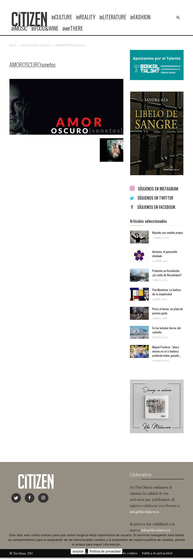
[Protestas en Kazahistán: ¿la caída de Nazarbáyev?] (139, 275)
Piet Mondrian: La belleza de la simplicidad (166, 292)
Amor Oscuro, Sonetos (35, 45)
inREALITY (85, 17)
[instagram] (43, 498)
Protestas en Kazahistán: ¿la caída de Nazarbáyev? (167, 273)
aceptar (78, 551)
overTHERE (73, 28)
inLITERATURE (113, 17)
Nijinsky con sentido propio (167, 233)
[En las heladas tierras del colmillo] (139, 332)
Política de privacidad (105, 551)
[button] (178, 17)
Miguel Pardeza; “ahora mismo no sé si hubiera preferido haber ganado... (166, 351)
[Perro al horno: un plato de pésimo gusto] (139, 313)
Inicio (12, 45)
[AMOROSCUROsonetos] (66, 133)
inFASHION (140, 17)
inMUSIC (19, 28)
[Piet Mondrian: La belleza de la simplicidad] (139, 294)
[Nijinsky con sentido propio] (139, 237)
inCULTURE (62, 17)
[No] (187, 544)
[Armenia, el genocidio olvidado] (139, 256)
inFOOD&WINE (45, 28)
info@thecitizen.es (144, 511)
